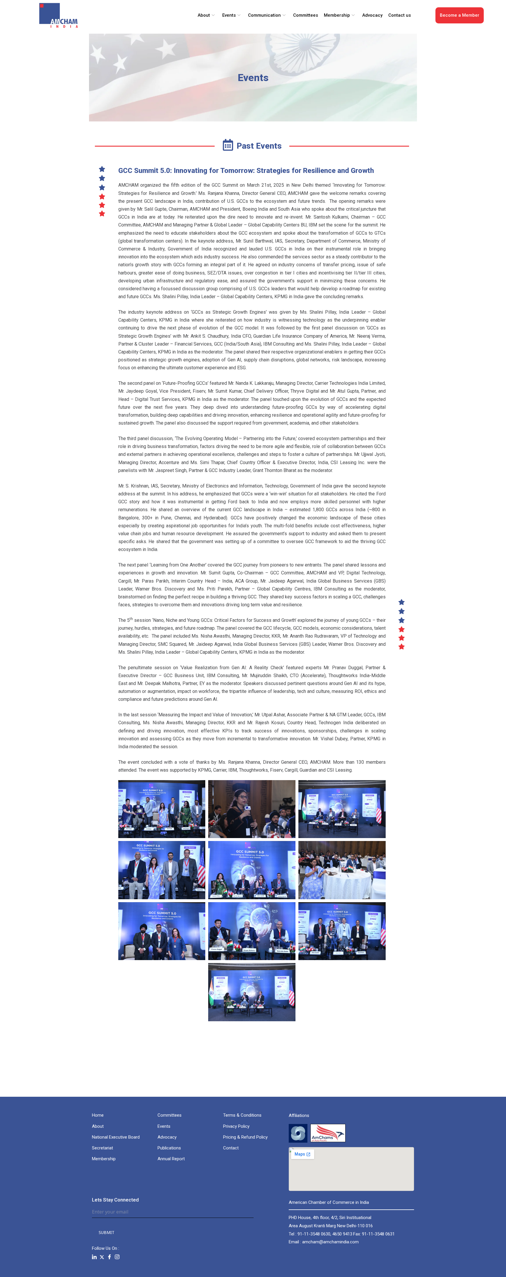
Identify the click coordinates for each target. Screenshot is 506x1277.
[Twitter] (102, 1257)
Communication (264, 15)
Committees (305, 15)
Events (229, 15)
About (204, 15)
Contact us (399, 15)
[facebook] (109, 1257)
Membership (337, 15)
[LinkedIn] (94, 1257)
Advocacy (372, 15)
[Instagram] (117, 1257)
